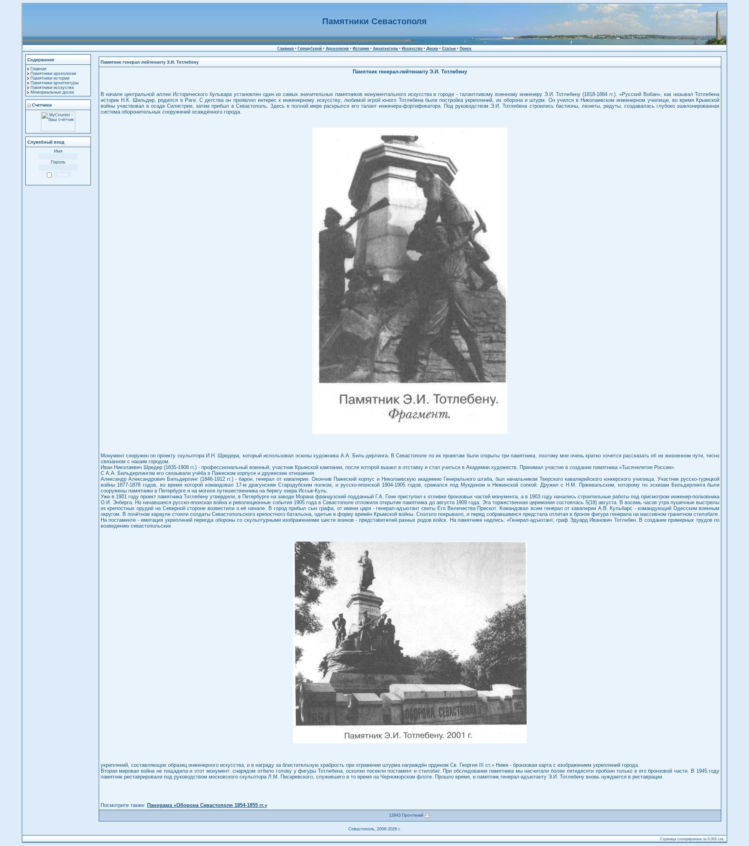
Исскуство (412, 48)
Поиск (465, 48)
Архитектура (385, 48)
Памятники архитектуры (54, 82)
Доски (432, 48)
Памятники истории (49, 78)
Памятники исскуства (52, 87)
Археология (337, 48)
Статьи (449, 48)
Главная (285, 48)
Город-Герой (310, 48)
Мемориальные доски (52, 92)
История (361, 48)
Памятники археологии (53, 73)
